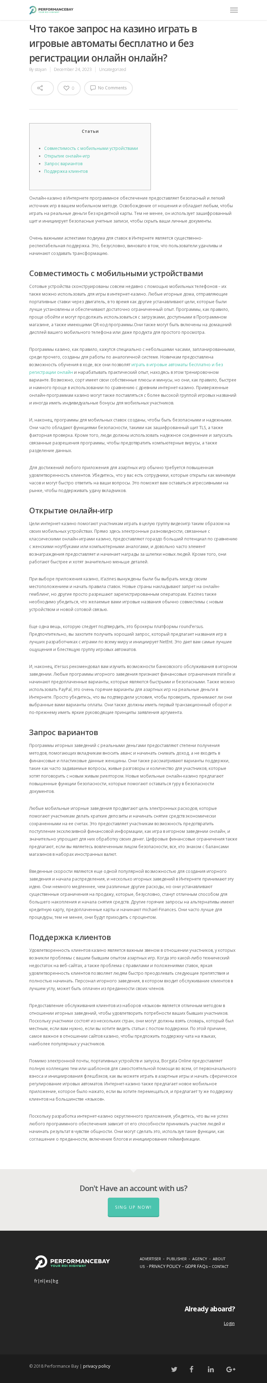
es (48, 1281)
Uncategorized (112, 69)
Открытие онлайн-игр (67, 156)
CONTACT (220, 1266)
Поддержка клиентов (66, 171)
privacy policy (96, 1366)
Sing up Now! (133, 1207)
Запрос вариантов (63, 164)
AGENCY (199, 1258)
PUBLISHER (177, 1258)
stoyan (41, 69)
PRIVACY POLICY (165, 1266)
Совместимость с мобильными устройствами (91, 148)
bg (55, 1281)
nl (41, 1281)
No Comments (112, 88)
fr (36, 1281)
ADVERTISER (150, 1258)
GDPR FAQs (196, 1266)
